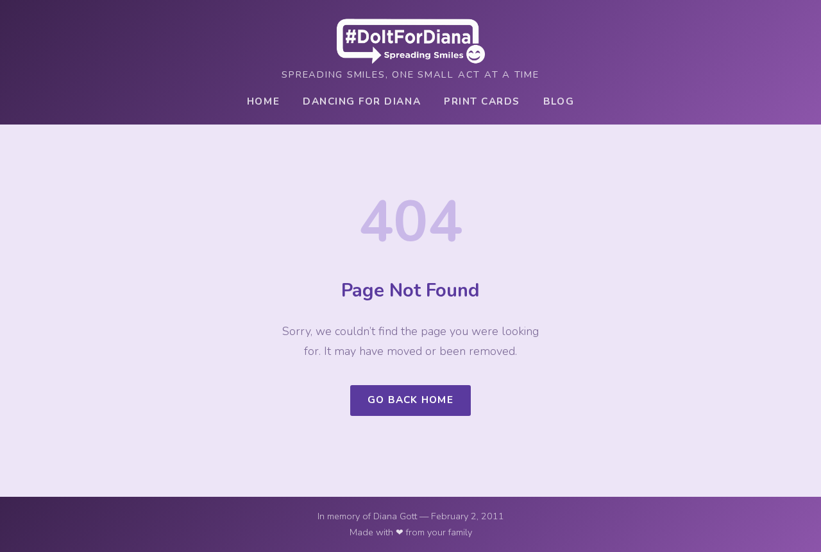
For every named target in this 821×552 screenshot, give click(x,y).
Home (263, 101)
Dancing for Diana (362, 101)
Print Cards (482, 101)
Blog (558, 101)
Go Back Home (410, 399)
